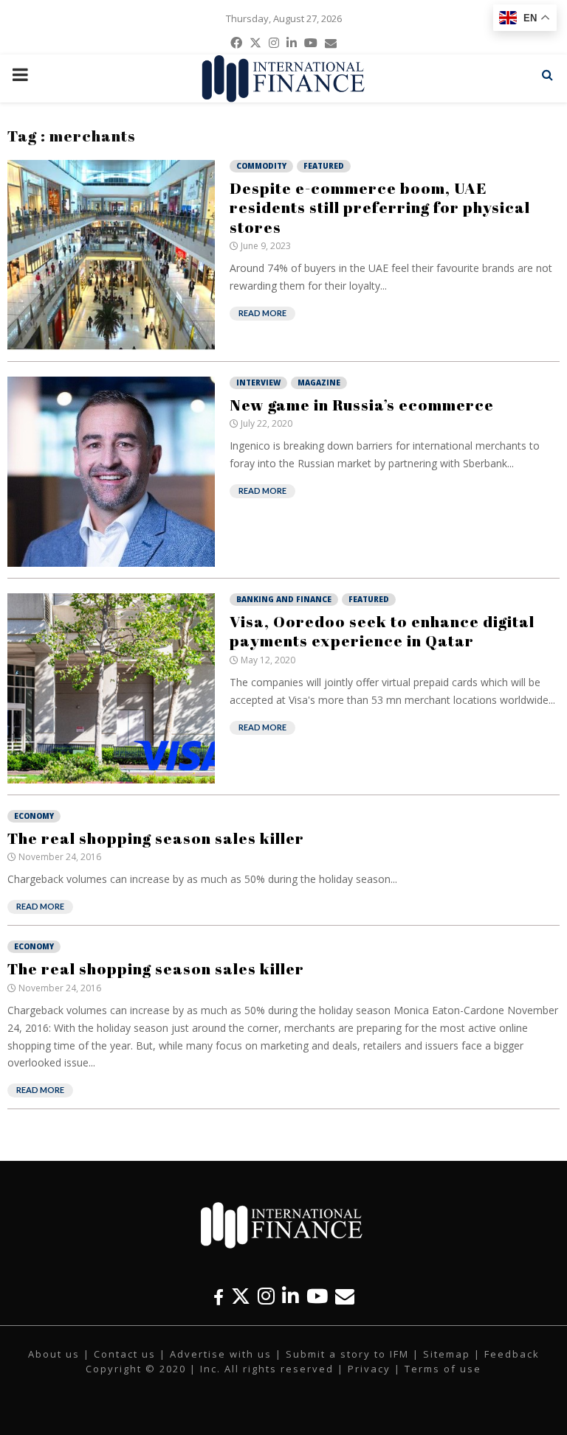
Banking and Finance (283, 599)
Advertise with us (221, 1354)
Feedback (512, 1354)
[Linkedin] (290, 1296)
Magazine (319, 382)
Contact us (125, 1354)
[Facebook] (218, 1296)
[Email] (344, 1296)
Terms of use (443, 1368)
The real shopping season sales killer (155, 838)
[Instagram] (266, 1296)
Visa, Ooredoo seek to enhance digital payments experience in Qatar (382, 631)
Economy (34, 816)
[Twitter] (240, 1296)
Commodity (261, 166)
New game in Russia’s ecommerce (362, 404)
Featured (323, 166)
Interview (258, 382)
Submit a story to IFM (347, 1354)
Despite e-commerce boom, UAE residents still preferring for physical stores (380, 207)
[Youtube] (317, 1296)
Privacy (369, 1368)
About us (54, 1354)
